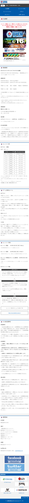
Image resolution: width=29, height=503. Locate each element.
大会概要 (7, 8)
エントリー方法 (21, 8)
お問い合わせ (22, 14)
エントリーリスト (7, 11)
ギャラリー (7, 14)
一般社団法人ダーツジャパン (13, 500)
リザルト (22, 11)
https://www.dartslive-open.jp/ (15, 313)
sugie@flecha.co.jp (19, 450)
